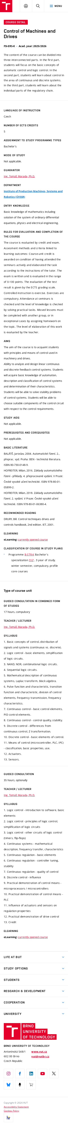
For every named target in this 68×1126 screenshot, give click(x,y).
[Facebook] (20, 1073)
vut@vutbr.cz (40, 1056)
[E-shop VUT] (31, 1084)
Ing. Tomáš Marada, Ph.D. (19, 176)
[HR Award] (8, 1117)
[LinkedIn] (31, 1073)
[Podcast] (20, 1084)
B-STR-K (29, 554)
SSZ (31, 560)
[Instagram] (8, 1073)
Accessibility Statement (16, 1106)
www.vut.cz (39, 1051)
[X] (54, 1073)
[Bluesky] (8, 1084)
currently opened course (33, 539)
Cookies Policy (11, 1110)
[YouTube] (42, 1073)
